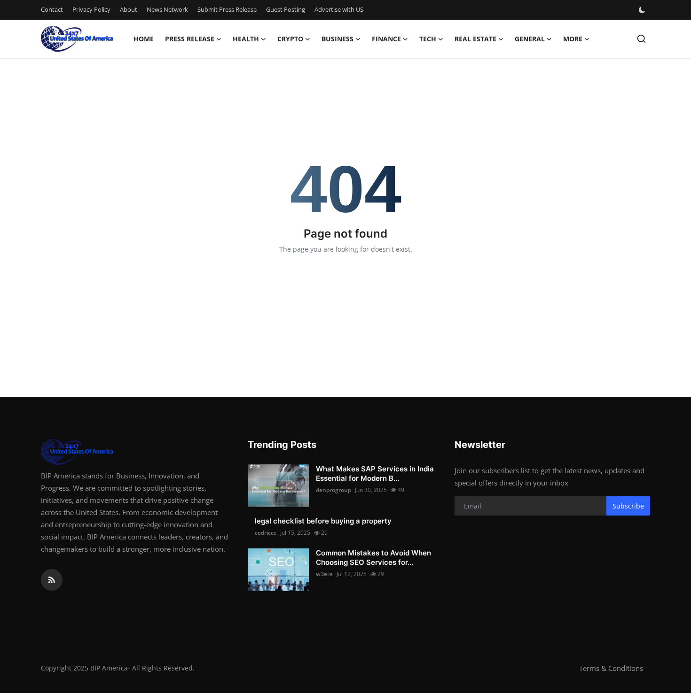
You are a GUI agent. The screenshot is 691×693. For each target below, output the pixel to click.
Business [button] (337, 38)
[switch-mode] (643, 10)
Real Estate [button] (475, 38)
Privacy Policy (91, 9)
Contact (52, 9)
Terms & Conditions (611, 668)
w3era (324, 574)
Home (143, 38)
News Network (167, 9)
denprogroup (333, 490)
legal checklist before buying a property (323, 520)
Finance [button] (386, 38)
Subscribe (628, 505)
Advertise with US (338, 9)
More (572, 38)
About (128, 9)
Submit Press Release (227, 9)
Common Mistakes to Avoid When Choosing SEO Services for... (373, 557)
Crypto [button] (290, 38)
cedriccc (265, 533)
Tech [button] (427, 38)
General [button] (530, 38)
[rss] (52, 580)
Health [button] (246, 38)
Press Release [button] (189, 38)
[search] (641, 38)
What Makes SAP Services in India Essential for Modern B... (375, 473)
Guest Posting (285, 9)
